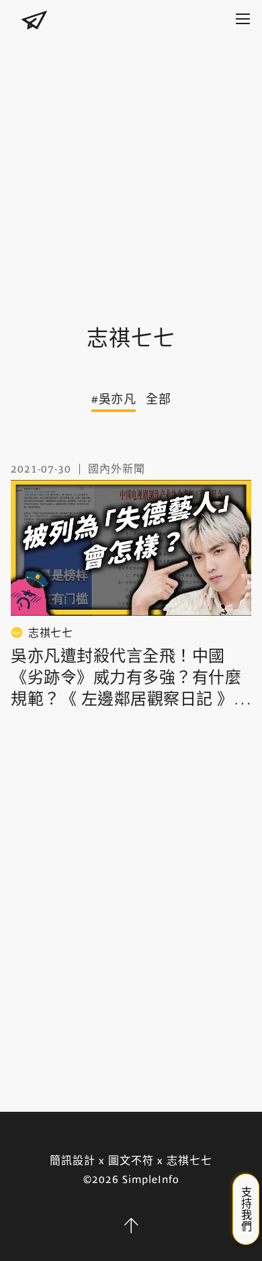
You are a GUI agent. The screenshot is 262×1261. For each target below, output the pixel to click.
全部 (158, 399)
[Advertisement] (131, 168)
